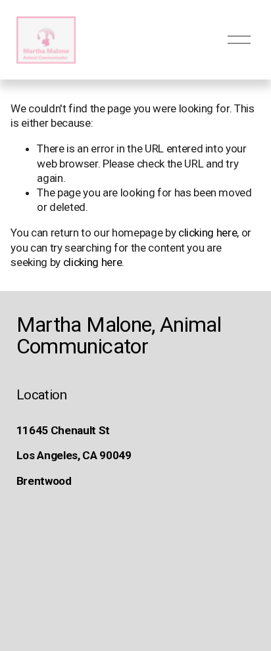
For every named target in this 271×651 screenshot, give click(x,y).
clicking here (207, 232)
